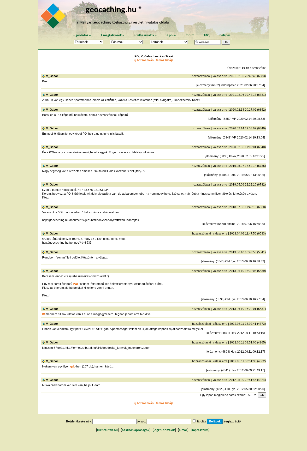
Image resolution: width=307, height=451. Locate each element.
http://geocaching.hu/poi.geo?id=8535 (67, 242)
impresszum (199, 430)
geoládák (82, 35)
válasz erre (220, 76)
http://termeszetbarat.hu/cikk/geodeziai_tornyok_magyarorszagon (107, 347)
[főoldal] (54, 17)
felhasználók (145, 35)
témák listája (164, 60)
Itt (43, 314)
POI (75, 284)
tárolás (201, 421)
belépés (224, 35)
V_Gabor (52, 76)
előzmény (203, 85)
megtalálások (112, 35)
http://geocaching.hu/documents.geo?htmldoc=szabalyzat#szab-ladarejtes (90, 220)
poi (171, 35)
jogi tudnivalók (164, 430)
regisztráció (232, 421)
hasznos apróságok (135, 430)
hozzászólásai (201, 76)
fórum (190, 35)
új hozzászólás (144, 60)
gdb (72, 366)
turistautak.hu (107, 430)
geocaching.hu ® (114, 10)
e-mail (183, 430)
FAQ (207, 35)
